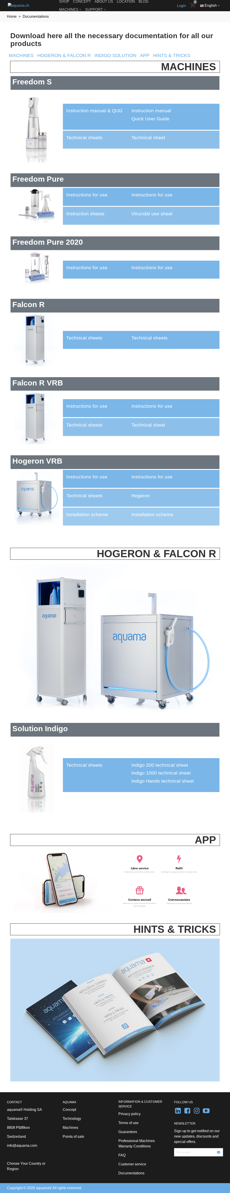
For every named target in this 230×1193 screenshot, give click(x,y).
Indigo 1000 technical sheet (161, 773)
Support (94, 9)
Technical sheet (148, 137)
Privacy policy (129, 1114)
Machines (68, 9)
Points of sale (73, 1136)
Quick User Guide (150, 118)
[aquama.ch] (32, 6)
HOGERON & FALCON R (64, 55)
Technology (72, 1118)
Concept (69, 1110)
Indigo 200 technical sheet (159, 765)
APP (144, 55)
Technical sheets (149, 338)
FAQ (122, 1155)
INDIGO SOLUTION (115, 55)
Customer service (132, 1164)
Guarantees (127, 1132)
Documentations (131, 1173)
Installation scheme (152, 514)
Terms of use (128, 1123)
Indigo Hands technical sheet (162, 781)
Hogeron (140, 495)
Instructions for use (151, 195)
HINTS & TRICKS (171, 55)
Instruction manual (151, 110)
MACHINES (21, 55)
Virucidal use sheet (151, 213)
